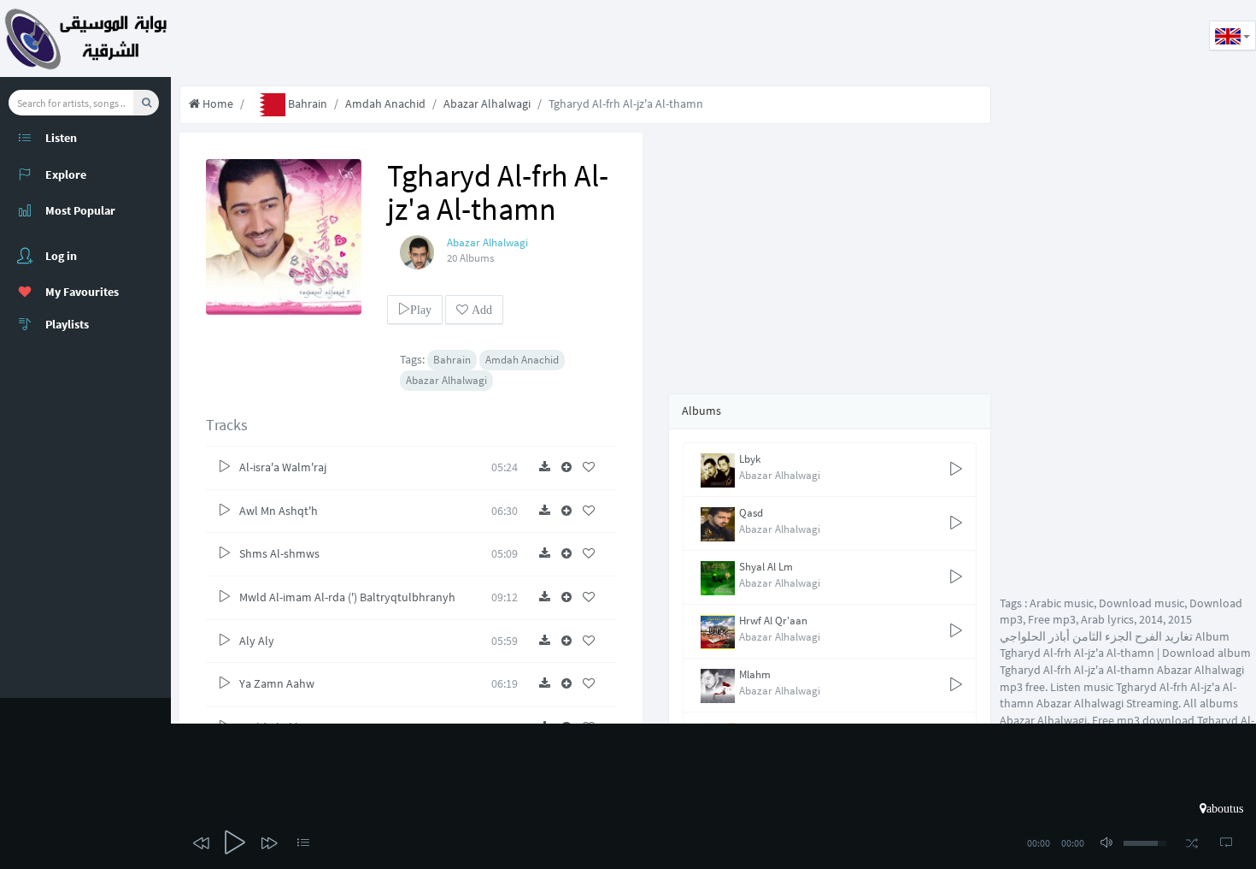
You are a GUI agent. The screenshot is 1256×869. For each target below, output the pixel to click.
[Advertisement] (482, 38)
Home (216, 103)
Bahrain (306, 103)
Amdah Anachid (385, 103)
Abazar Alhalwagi (487, 103)
